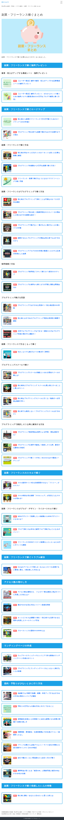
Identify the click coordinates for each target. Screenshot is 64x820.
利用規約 (18, 814)
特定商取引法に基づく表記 (8, 814)
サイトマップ (32, 814)
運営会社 (39, 814)
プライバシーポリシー (48, 812)
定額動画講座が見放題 (7, 812)
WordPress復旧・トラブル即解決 (22, 812)
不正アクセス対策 (36, 812)
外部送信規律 (25, 814)
